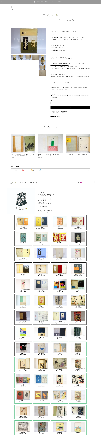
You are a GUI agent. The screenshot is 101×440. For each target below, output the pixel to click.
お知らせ (46, 19)
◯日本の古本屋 (50, 210)
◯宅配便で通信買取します (42, 212)
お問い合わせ (61, 19)
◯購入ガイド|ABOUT (54, 212)
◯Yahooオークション (41, 210)
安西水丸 (78, 432)
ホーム (29, 19)
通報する (58, 116)
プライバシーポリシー (23, 182)
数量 (51, 100)
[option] (28, 41)
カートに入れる (70, 107)
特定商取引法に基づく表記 (32, 182)
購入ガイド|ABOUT (38, 19)
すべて (15, 170)
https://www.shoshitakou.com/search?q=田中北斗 (61, 58)
